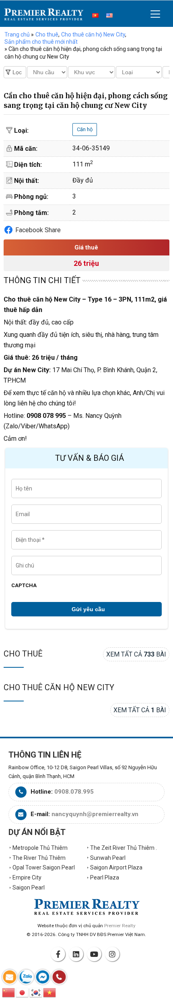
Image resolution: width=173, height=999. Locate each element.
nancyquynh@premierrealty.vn (94, 814)
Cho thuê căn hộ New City (59, 687)
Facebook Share (38, 230)
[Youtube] (95, 954)
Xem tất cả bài (136, 654)
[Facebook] (59, 954)
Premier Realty (44, 14)
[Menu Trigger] (155, 14)
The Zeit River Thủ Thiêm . (123, 848)
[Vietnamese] (50, 992)
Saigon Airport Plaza (116, 867)
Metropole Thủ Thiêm (40, 848)
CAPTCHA (24, 585)
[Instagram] (113, 954)
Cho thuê (23, 654)
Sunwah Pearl (108, 858)
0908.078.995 (74, 791)
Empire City (26, 877)
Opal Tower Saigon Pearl (43, 867)
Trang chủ (17, 34)
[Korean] (36, 992)
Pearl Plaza (104, 877)
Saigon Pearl (28, 887)
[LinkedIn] (77, 954)
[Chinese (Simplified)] (9, 992)
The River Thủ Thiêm (39, 858)
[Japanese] (22, 992)
